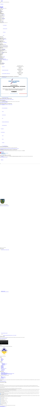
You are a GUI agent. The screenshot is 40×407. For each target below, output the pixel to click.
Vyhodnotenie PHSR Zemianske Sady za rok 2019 (14, 148)
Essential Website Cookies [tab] (2, 387)
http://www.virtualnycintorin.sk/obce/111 (3, 338)
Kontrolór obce (2, 366)
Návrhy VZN (3, 369)
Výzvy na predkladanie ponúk (3, 368)
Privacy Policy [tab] (1, 404)
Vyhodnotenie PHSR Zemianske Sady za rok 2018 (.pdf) (5, 148)
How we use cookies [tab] (2, 384)
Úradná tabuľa (2, 367)
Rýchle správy (3, 364)
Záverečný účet (2, 370)
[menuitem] (20, 376)
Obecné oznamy (2, 359)
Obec (1, 358)
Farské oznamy (2, 365)
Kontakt (1, 6)
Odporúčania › (20, 74)
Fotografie (2, 360)
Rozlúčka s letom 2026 (3, 372)
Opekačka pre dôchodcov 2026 (3, 374)
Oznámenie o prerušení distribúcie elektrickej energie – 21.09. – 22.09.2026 (7, 373)
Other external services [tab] (2, 394)
